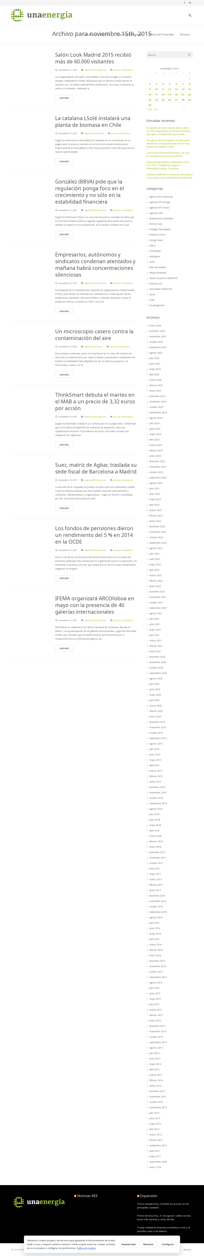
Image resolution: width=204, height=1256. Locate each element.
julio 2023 (154, 488)
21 (183, 94)
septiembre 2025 (158, 347)
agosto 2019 (155, 743)
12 (169, 89)
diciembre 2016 (157, 895)
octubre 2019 (156, 732)
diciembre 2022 (157, 526)
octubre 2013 (156, 1101)
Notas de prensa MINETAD (163, 278)
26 (169, 99)
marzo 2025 (155, 379)
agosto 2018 (155, 808)
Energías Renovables (160, 229)
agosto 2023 (155, 483)
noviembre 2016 (157, 901)
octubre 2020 (156, 667)
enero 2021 (155, 651)
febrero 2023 (156, 515)
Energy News (156, 240)
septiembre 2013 (158, 1107)
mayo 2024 (155, 434)
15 (189, 89)
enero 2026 (155, 325)
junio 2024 (154, 428)
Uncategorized (156, 305)
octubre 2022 (156, 537)
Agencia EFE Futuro (94, 346)
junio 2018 (154, 819)
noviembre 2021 (157, 597)
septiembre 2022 (158, 542)
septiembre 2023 (158, 477)
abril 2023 (154, 504)
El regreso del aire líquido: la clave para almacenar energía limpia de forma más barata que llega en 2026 (167, 143)
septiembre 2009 (158, 1161)
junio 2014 (154, 1058)
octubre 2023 (156, 472)
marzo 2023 (155, 510)
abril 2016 (154, 939)
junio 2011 (154, 1150)
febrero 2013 (156, 1139)
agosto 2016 (155, 917)
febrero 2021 (156, 645)
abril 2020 (154, 700)
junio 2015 (154, 993)
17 (156, 94)
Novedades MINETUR (160, 288)
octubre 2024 (156, 406)
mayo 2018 (155, 825)
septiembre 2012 (158, 1145)
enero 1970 (155, 1167)
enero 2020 (155, 716)
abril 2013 (154, 1129)
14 (183, 89)
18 (163, 94)
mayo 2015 (155, 998)
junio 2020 (154, 689)
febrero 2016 (156, 949)
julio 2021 (154, 618)
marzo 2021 (155, 640)
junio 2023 (154, 493)
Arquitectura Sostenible (161, 218)
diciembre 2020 (157, 656)
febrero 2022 (156, 580)
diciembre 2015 (157, 960)
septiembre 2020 (158, 673)
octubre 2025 (156, 341)
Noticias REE (87, 1195)
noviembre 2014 (157, 1031)
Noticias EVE (155, 283)
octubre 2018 (156, 797)
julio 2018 (154, 814)
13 (176, 89)
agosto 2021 (155, 613)
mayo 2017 (155, 873)
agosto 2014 (155, 1047)
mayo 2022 (155, 564)
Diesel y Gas (155, 223)
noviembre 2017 (157, 857)
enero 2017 (155, 890)
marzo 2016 (155, 944)
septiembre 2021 (158, 607)
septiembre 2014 (158, 1042)
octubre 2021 (156, 602)
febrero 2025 (156, 385)
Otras (152, 294)
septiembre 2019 (158, 738)
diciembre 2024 (157, 396)
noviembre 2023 (157, 466)
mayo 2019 (155, 759)
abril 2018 (154, 830)
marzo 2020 (155, 705)
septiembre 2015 (158, 977)
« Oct (149, 109)
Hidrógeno (154, 256)
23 (149, 99)
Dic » (156, 109)
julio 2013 (154, 1112)
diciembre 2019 (157, 721)
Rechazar (148, 1244)
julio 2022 (154, 553)
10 (156, 89)
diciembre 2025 (157, 330)
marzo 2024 (155, 445)
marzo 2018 (155, 835)
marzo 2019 (155, 770)
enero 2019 (155, 781)
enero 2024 (155, 455)
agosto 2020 (155, 678)
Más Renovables (157, 267)
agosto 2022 (155, 548)
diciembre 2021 (157, 591)
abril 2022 (154, 569)
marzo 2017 (155, 879)
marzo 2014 (155, 1074)
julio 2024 (154, 423)
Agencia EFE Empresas (95, 70)
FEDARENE (155, 250)
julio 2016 (154, 922)
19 (169, 94)
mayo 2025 (155, 368)
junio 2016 (154, 928)
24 (156, 99)
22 (189, 94)
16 (149, 94)
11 (163, 89)
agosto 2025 (155, 352)
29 (189, 99)
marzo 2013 (155, 1134)
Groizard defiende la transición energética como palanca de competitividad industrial (169, 176)
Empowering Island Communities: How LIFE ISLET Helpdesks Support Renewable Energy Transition (167, 165)
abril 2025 (154, 374)
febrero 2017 (156, 884)
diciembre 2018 (157, 787)
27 (176, 99)
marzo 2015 (155, 1009)
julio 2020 (154, 683)
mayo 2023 (155, 499)
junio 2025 (154, 363)
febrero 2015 (156, 1015)
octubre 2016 (156, 906)
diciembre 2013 (157, 1091)
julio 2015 (154, 987)
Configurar (168, 1244)
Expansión (148, 1195)
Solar (152, 299)
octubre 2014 (156, 1036)
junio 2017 (154, 868)
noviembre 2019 (157, 727)
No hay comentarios (123, 70)
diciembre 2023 (157, 461)
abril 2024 (154, 439)
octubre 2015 (156, 971)
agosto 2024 (155, 417)
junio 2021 (154, 624)
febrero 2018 (156, 841)
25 (163, 99)
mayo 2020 (155, 694)
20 (176, 94)
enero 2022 (155, 586)
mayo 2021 (155, 629)
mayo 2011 (155, 1156)
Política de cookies (86, 1248)
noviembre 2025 (157, 336)
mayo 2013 (155, 1123)
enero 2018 (155, 846)
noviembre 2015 (157, 966)
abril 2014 (154, 1069)
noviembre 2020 (157, 662)
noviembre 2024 (157, 401)
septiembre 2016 (158, 911)
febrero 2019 (156, 776)
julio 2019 (154, 749)
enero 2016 (155, 955)
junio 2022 (154, 559)
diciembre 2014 (157, 1025)
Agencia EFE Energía (94, 133)
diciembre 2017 (157, 852)
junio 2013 (154, 1118)
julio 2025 (154, 358)
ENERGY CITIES (157, 234)
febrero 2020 (156, 711)
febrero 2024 (156, 450)
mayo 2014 (155, 1063)
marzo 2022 (155, 575)
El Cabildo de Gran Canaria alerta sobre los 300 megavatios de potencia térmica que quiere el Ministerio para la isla (168, 131)
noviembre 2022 (157, 531)
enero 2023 (155, 521)
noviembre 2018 (157, 792)
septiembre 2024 (158, 412)
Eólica (152, 245)
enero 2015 (155, 1020)
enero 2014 (155, 1085)
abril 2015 (154, 1004)
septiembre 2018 (158, 803)
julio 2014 (154, 1053)
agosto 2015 (155, 982)
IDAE (151, 261)
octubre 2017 (156, 863)
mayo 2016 (155, 933)
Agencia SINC (156, 212)
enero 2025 (155, 390)
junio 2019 (154, 754)
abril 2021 (154, 635)
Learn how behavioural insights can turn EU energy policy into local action (168, 154)
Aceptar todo (129, 1244)
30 (149, 105)
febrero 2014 (156, 1080)
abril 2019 (154, 765)
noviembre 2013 (157, 1096)
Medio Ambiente (157, 272)
